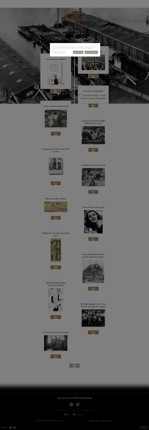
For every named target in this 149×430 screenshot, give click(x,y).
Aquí (90, 48)
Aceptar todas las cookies (91, 52)
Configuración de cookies (59, 52)
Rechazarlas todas (78, 52)
